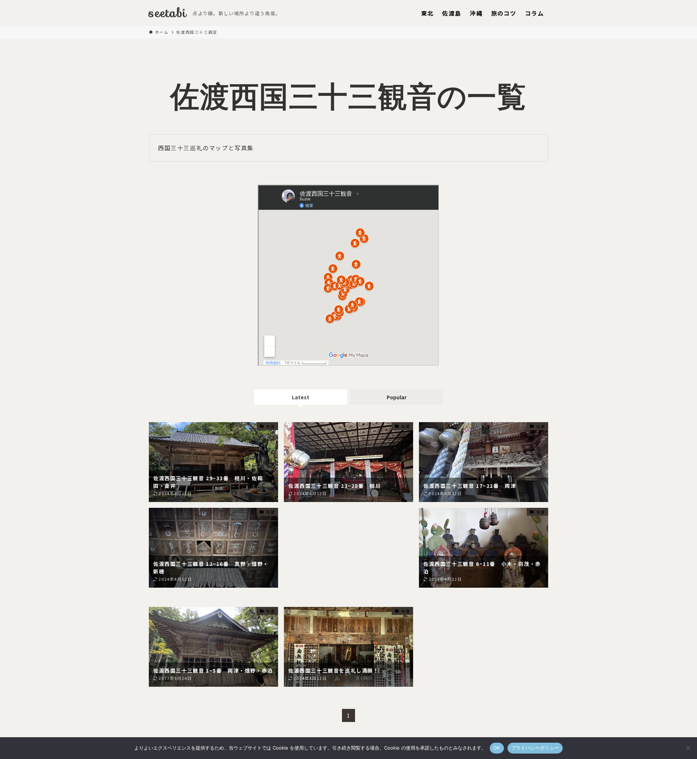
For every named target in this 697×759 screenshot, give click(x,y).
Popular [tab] (397, 397)
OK (496, 748)
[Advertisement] (348, 554)
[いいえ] (688, 748)
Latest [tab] (300, 397)
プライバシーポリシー (535, 748)
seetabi (168, 13)
